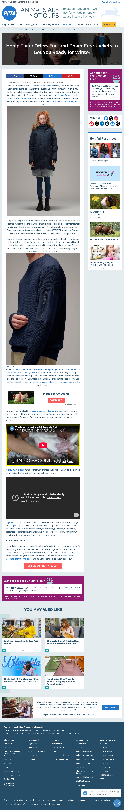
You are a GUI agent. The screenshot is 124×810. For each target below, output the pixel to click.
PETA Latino (105, 779)
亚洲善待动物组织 (106, 775)
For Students (33, 755)
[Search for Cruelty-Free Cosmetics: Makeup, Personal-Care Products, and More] (105, 179)
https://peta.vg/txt (38, 596)
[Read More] (62, 707)
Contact (46, 800)
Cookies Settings (56, 804)
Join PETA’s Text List (12, 775)
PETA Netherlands (107, 755)
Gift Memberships (83, 781)
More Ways (80, 785)
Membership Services (84, 777)
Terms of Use (22, 804)
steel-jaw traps (15, 525)
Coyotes (9, 522)
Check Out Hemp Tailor (43, 566)
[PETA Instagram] (116, 118)
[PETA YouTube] (91, 123)
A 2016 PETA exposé (15, 469)
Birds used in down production (40, 411)
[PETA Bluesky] (112, 123)
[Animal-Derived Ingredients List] (105, 232)
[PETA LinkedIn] (102, 123)
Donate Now (81, 743)
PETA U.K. (104, 743)
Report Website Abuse (39, 804)
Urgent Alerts (33, 743)
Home (4, 30)
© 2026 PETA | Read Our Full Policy (18, 800)
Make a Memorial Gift (84, 755)
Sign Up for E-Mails (11, 771)
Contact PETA (9, 779)
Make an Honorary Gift (85, 759)
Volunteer (8, 763)
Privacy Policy (9, 804)
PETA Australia (105, 767)
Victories (7, 759)
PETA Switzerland (107, 759)
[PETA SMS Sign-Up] (97, 123)
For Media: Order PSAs (61, 755)
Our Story (8, 743)
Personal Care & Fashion (23, 30)
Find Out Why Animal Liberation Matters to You (12, 753)
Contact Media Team (60, 759)
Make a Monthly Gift (84, 751)
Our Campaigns (34, 747)
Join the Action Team (36, 751)
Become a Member (83, 747)
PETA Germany (106, 751)
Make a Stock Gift (83, 763)
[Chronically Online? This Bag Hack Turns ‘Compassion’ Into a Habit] (64, 635)
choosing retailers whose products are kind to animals (47, 382)
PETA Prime (8, 767)
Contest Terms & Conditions (63, 800)
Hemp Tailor (45, 85)
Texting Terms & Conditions (99, 800)
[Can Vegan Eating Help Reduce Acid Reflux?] (21, 635)
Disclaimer (82, 800)
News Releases (58, 747)
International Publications (9, 784)
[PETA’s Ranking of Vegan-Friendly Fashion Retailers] (105, 257)
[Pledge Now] (43, 397)
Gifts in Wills (80, 767)
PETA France (105, 747)
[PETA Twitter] (111, 118)
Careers (7, 747)
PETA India (104, 763)
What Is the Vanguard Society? (84, 772)
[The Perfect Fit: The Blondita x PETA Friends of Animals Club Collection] (21, 672)
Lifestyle (10, 30)
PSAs (54, 751)
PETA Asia (104, 771)
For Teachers (33, 759)
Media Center (57, 743)
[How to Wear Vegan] (105, 153)
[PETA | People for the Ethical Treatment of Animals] (9, 13)
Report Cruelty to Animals (111, 2)
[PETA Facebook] (106, 118)
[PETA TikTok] (107, 123)
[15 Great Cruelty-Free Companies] (105, 206)
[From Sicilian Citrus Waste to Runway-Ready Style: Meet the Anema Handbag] (64, 672)
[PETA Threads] (118, 123)
